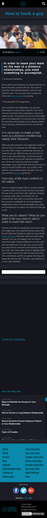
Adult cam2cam (8, 236)
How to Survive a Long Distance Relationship (22, 413)
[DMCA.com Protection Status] (33, 513)
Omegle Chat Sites (34, 465)
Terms (5, 453)
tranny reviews (16, 96)
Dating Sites (8, 476)
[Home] (23, 4)
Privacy (6, 457)
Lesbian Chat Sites (34, 457)
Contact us (7, 472)
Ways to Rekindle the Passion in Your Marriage (19, 403)
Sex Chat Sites (32, 468)
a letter (26, 498)
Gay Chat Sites (32, 453)
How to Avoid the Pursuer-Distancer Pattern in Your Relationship (22, 422)
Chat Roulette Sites (11, 468)
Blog (4, 461)
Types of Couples (10, 432)
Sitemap (6, 465)
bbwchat (17, 173)
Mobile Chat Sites (33, 461)
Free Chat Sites (32, 449)
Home (5, 449)
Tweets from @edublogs (13, 339)
